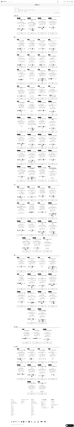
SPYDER (12, 413)
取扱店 (25, 11)
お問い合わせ (53, 401)
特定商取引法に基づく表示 (54, 404)
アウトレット (22, 11)
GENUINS (12, 411)
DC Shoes (12, 407)
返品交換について (43, 403)
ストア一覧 (52, 403)
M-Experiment (13, 414)
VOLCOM (12, 412)
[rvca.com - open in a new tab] (18, 421)
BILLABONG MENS (13, 402)
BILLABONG (22, 402)
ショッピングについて (44, 401)
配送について (43, 402)
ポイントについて (43, 406)
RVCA (12, 405)
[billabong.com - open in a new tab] (13, 421)
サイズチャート (53, 402)
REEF (11, 415)
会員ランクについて (43, 405)
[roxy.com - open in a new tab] (16, 421)
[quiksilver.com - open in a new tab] (11, 421)
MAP (21, 33)
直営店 (19, 11)
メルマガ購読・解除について (45, 407)
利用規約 (52, 406)
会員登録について (43, 404)
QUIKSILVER (12, 401)
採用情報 (52, 407)
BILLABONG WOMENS (14, 403)
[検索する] (58, 2)
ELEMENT (12, 406)
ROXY (12, 404)
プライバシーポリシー (54, 405)
